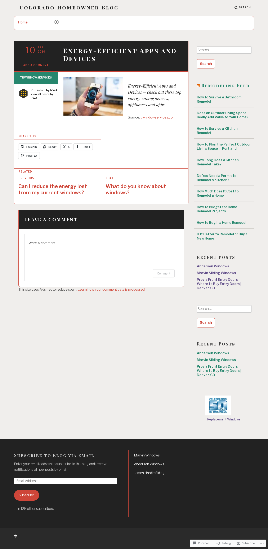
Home (23, 22)
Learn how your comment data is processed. (111, 289)
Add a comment (36, 65)
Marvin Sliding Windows (216, 273)
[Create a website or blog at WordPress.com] (15, 536)
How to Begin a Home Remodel (221, 223)
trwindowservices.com (157, 117)
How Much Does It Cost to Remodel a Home (218, 193)
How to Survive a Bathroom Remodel (219, 99)
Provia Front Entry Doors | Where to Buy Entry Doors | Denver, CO (219, 284)
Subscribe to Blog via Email (54, 455)
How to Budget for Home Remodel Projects (217, 209)
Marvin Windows (147, 455)
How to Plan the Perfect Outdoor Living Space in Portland (224, 146)
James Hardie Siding (149, 473)
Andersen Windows (213, 266)
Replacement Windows (224, 419)
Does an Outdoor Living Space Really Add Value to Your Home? (222, 115)
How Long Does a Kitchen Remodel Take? (218, 162)
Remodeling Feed (225, 85)
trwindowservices (36, 77)
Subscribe (26, 495)
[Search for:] (224, 51)
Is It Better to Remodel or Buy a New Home (222, 236)
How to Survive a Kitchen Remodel (217, 131)
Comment (163, 273)
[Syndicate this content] (198, 85)
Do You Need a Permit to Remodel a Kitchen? (216, 178)
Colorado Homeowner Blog (69, 7)
